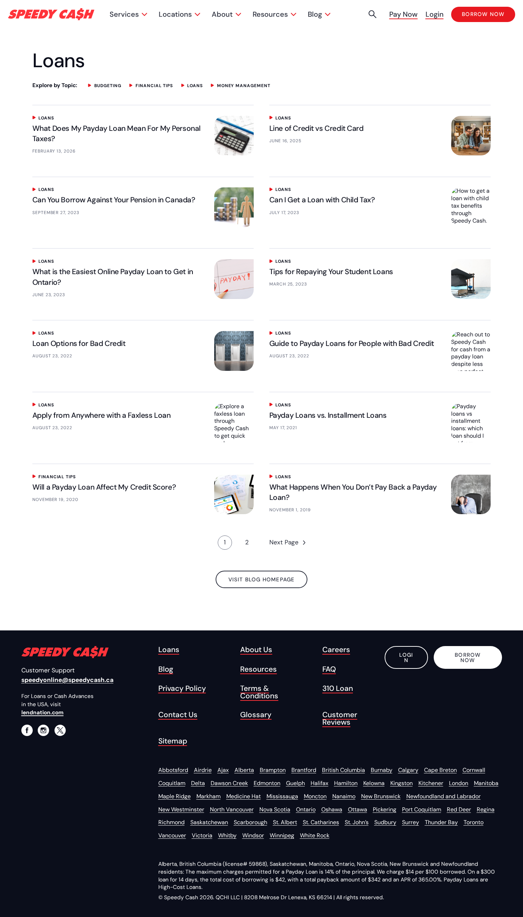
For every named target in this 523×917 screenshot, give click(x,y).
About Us (256, 650)
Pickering (384, 809)
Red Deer (459, 809)
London (458, 783)
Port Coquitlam (421, 809)
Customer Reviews (339, 718)
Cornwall (474, 770)
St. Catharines (321, 822)
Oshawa (331, 809)
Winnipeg (282, 835)
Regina (486, 809)
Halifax (319, 783)
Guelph (295, 783)
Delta (198, 783)
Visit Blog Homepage (261, 579)
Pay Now (403, 14)
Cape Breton (440, 770)
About (222, 14)
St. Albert (285, 822)
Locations (175, 14)
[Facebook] (27, 730)
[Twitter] (60, 730)
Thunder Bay (441, 822)
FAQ (329, 669)
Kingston (401, 783)
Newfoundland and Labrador (443, 796)
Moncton (315, 796)
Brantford (303, 770)
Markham (208, 796)
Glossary (255, 715)
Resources (270, 14)
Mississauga (282, 796)
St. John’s (357, 822)
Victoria (202, 835)
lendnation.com (42, 712)
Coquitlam (171, 783)
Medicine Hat (243, 796)
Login (435, 14)
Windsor (253, 835)
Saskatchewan (209, 822)
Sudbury (385, 822)
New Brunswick (381, 796)
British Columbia (343, 770)
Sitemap (172, 741)
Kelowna (374, 783)
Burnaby (381, 770)
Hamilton (346, 783)
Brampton (273, 770)
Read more (57, 130)
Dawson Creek (229, 783)
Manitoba (486, 783)
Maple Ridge (174, 796)
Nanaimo (343, 796)
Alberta (244, 770)
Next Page (284, 542)
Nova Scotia (274, 809)
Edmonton (267, 783)
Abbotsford (173, 770)
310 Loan (337, 688)
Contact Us (177, 715)
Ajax (223, 770)
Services (124, 14)
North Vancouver (232, 809)
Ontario (306, 809)
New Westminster (181, 809)
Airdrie (203, 770)
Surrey (410, 822)
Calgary (408, 770)
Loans (168, 650)
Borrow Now (468, 657)
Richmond (171, 822)
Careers (336, 650)
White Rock (314, 835)
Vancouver (172, 835)
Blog (315, 14)
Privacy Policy (182, 688)
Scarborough (250, 822)
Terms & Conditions (259, 692)
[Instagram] (43, 730)
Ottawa (357, 809)
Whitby (227, 835)
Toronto (474, 822)
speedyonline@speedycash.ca (67, 680)
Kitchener (430, 783)
